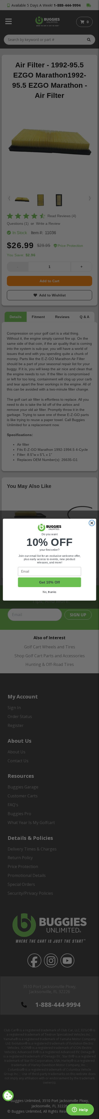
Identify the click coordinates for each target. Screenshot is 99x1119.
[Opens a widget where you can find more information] (80, 1110)
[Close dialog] (92, 523)
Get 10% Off (49, 582)
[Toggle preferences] (8, 1095)
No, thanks (49, 591)
